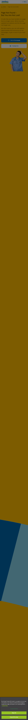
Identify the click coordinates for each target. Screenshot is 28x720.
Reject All (14, 712)
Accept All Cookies (14, 717)
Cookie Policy (5, 705)
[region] (14, 708)
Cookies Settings (14, 708)
